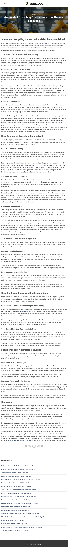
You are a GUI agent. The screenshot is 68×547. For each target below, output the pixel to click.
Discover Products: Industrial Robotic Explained (16, 476)
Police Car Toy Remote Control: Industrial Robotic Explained (19, 466)
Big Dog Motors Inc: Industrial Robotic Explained (16, 493)
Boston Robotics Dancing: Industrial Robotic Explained (18, 469)
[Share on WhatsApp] (26, 446)
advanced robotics (25, 311)
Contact (40, 542)
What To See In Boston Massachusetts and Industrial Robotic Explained (23, 517)
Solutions (28, 542)
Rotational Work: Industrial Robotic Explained (15, 510)
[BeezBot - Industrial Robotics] (34, 3)
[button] (4, 3)
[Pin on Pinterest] (38, 446)
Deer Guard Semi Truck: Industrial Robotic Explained (17, 500)
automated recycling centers (49, 43)
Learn (34, 14)
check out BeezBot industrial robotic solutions (22, 440)
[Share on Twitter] (32, 446)
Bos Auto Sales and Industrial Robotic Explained (16, 507)
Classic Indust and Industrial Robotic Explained (16, 486)
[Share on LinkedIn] (42, 446)
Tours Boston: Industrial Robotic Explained (14, 473)
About (34, 542)
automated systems (51, 122)
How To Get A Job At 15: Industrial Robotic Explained (17, 483)
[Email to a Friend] (35, 446)
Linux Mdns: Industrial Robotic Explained (14, 524)
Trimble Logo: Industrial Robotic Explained (14, 530)
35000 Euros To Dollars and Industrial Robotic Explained (18, 490)
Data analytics (5, 275)
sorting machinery (32, 167)
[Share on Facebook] (29, 446)
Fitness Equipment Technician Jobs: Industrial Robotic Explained (21, 527)
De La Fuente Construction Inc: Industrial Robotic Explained (19, 503)
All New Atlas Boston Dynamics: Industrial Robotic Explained (20, 513)
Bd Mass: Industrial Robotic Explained (13, 520)
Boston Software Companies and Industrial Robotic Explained (20, 479)
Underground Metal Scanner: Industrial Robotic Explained (19, 496)
